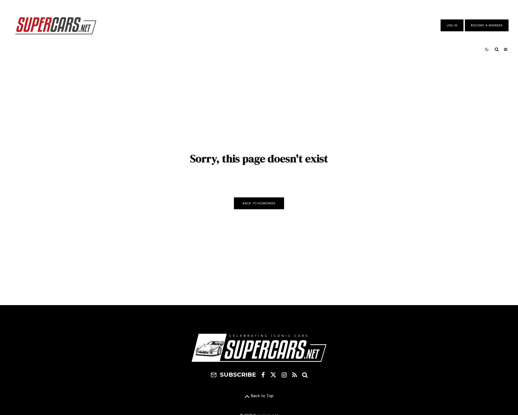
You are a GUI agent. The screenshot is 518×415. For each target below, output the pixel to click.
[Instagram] (284, 375)
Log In (452, 25)
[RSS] (294, 375)
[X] (273, 375)
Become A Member (487, 25)
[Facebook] (263, 375)
